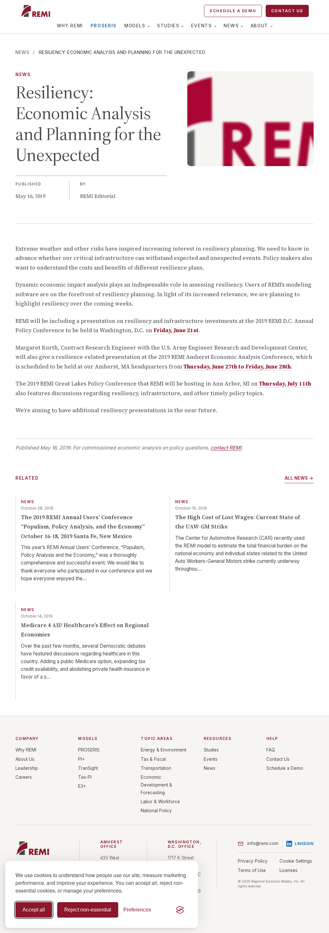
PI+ (81, 759)
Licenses (289, 870)
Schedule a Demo (232, 10)
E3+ (82, 786)
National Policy (156, 810)
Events (201, 25)
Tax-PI (85, 777)
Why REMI (70, 25)
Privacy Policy (253, 861)
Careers (23, 777)
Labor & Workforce (160, 801)
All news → (299, 478)
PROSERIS (104, 25)
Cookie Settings (296, 861)
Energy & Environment (163, 749)
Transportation (156, 768)
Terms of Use (252, 870)
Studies (168, 25)
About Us (24, 759)
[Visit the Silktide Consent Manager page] (180, 910)
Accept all (33, 909)
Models (135, 25)
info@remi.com (262, 843)
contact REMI (225, 448)
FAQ (270, 749)
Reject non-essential (87, 909)
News (231, 25)
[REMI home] (35, 11)
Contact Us (287, 10)
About (259, 25)
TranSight (88, 768)
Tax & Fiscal (153, 759)
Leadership (26, 768)
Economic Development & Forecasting (156, 785)
